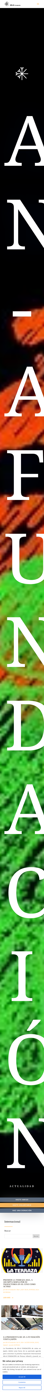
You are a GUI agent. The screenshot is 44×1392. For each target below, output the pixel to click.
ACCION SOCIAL (30, 1342)
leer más (6, 1298)
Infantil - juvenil (8, 1345)
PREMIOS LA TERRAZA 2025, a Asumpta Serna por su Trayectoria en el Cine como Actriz (19, 1283)
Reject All (22, 1388)
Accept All (22, 1377)
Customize (22, 1382)
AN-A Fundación (10, 1290)
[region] (22, 1375)
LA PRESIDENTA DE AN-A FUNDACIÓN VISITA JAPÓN (21, 1338)
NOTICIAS (32, 1290)
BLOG (26, 1290)
